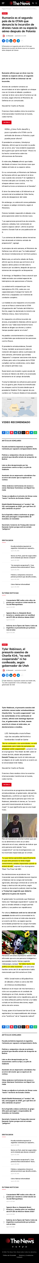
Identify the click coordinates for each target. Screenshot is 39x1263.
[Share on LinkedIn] (10, 40)
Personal (10, 36)
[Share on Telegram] (18, 40)
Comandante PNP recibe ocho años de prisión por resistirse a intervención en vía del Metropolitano (21, 602)
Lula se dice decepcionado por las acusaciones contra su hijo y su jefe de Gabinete (16, 467)
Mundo (5, 13)
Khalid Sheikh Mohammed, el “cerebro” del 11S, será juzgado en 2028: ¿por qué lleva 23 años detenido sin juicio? (18, 506)
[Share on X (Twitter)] (7, 40)
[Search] (33, 3)
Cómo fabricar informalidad (20, 584)
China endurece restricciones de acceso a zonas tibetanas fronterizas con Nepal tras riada (18, 488)
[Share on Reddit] (14, 40)
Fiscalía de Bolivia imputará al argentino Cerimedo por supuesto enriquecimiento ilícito (19, 448)
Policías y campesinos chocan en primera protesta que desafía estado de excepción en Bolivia (19, 457)
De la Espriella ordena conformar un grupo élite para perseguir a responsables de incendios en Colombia (18, 517)
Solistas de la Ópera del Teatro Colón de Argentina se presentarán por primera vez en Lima (21, 628)
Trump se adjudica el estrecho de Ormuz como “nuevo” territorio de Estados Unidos (19, 497)
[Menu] (3, 3)
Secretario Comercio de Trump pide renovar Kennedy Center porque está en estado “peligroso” (18, 527)
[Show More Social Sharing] (22, 40)
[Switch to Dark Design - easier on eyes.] (36, 3)
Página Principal (6, 8)
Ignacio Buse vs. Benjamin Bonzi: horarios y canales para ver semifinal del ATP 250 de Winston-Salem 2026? (20, 615)
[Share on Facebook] (3, 40)
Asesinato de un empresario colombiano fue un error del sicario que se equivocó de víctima (18, 478)
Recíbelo (7, 122)
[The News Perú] (19, 3)
